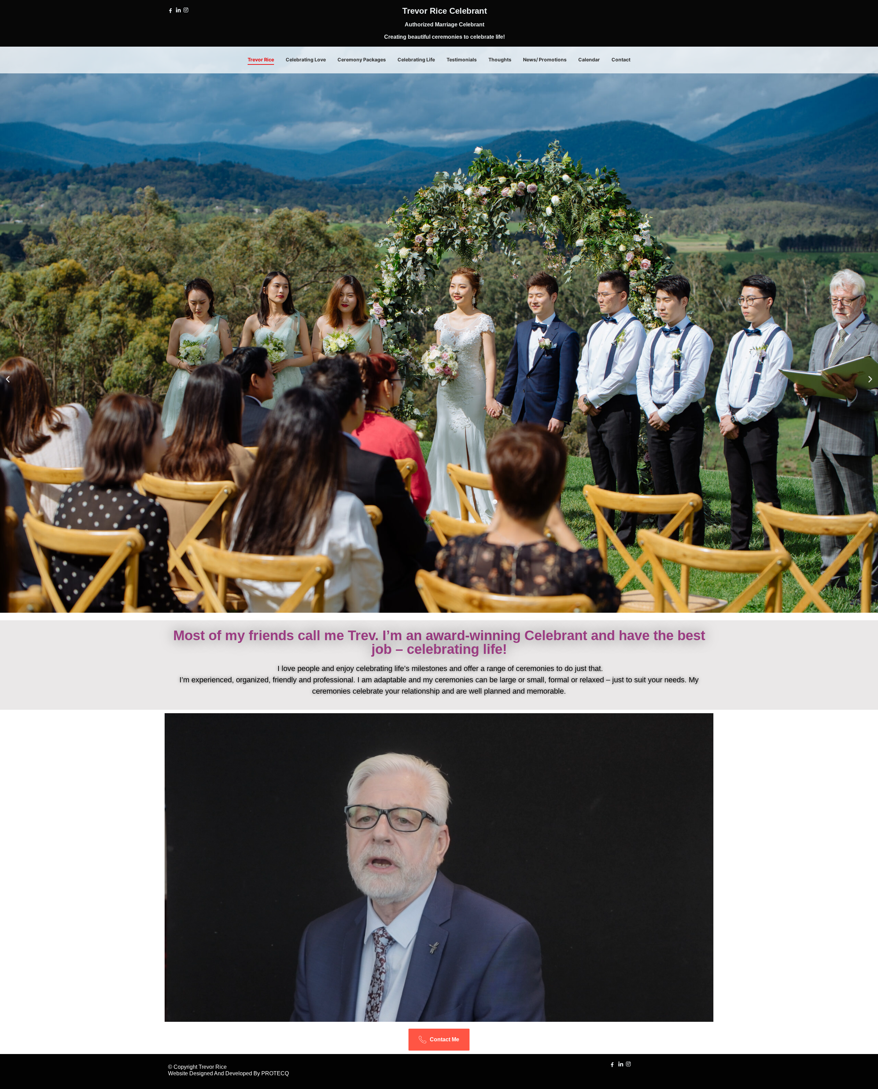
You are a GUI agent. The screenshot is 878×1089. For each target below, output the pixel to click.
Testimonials (462, 59)
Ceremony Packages (361, 59)
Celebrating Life (416, 59)
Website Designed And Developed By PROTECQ (228, 1073)
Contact (621, 59)
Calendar (589, 59)
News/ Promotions (545, 59)
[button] (7, 379)
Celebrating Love (306, 59)
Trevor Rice (261, 59)
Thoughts (499, 59)
